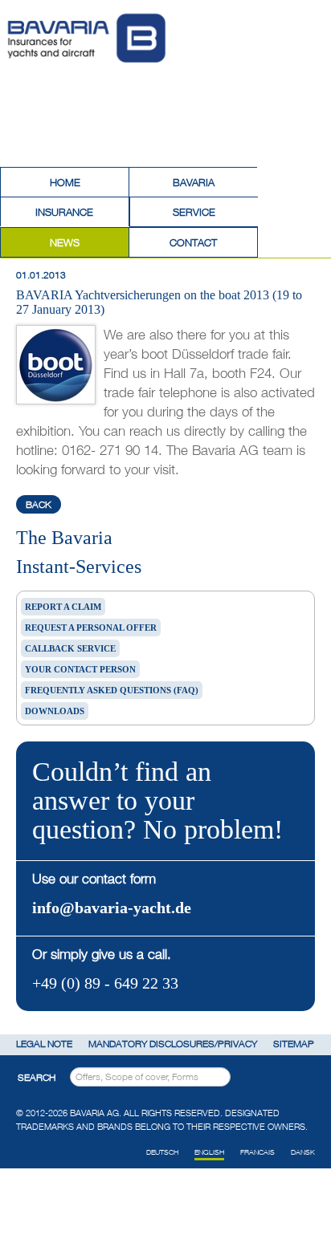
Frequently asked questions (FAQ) (111, 690)
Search (36, 1077)
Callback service (70, 648)
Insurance (64, 211)
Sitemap (293, 1044)
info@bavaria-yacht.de (111, 907)
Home (65, 182)
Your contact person (80, 669)
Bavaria (194, 182)
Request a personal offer (91, 627)
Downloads (54, 711)
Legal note (44, 1044)
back (38, 504)
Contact (193, 242)
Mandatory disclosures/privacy (172, 1044)
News (65, 242)
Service (194, 211)
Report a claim (63, 606)
